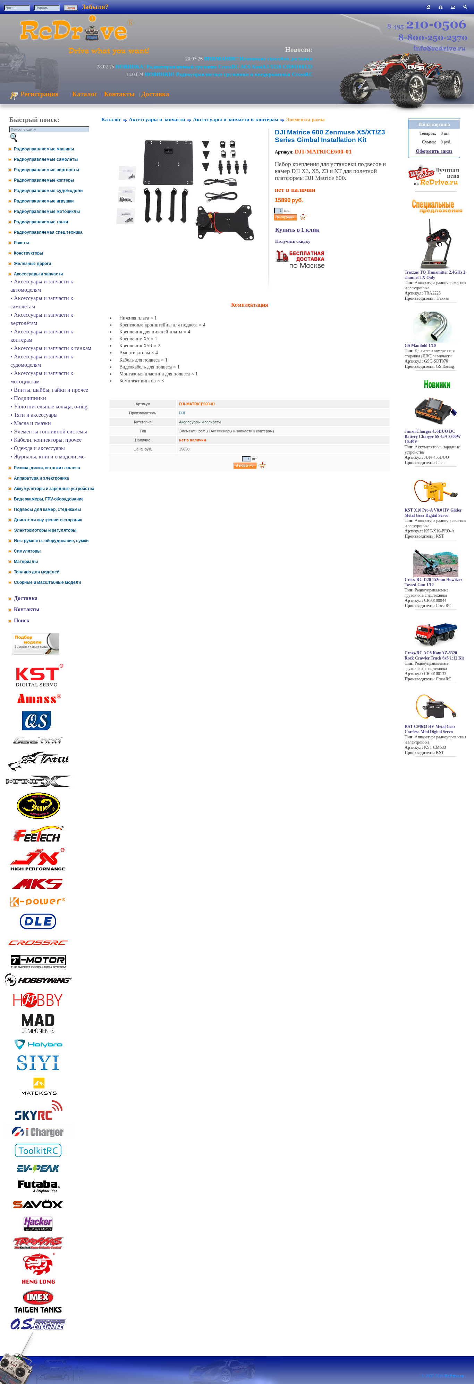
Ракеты (21, 242)
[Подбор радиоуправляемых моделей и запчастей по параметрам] (35, 653)
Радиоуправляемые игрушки (44, 201)
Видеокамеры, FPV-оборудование (49, 499)
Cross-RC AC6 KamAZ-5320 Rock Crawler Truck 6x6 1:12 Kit (434, 655)
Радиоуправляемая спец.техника (48, 232)
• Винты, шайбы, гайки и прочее (49, 390)
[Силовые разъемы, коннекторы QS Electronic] (38, 729)
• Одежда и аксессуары (37, 448)
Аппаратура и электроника (41, 478)
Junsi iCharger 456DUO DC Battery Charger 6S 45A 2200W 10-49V (433, 436)
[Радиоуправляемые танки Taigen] (38, 1314)
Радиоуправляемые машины (44, 149)
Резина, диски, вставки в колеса (47, 467)
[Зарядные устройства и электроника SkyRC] (38, 1120)
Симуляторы (27, 551)
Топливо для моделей (36, 572)
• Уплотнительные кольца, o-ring (48, 406)
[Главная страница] (428, 7)
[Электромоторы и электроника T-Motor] (38, 968)
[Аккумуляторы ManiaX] (38, 786)
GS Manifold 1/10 (420, 345)
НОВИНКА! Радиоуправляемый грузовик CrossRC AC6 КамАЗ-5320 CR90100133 (214, 66)
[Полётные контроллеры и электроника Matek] (38, 1094)
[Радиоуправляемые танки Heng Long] (38, 1282)
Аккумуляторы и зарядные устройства (54, 488)
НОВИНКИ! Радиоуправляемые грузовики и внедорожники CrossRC (229, 74)
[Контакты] (453, 7)
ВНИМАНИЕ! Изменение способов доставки (258, 58)
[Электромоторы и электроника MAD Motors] (38, 1034)
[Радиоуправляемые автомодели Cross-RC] (38, 949)
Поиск (21, 620)
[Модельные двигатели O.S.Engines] (38, 1328)
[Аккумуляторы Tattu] (38, 770)
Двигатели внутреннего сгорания (48, 519)
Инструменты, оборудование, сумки (51, 540)
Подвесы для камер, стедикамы (47, 509)
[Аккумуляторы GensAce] (38, 746)
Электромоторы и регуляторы (45, 530)
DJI (182, 413)
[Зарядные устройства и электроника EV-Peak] (38, 1174)
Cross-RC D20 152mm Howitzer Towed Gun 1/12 (433, 582)
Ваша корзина (434, 124)
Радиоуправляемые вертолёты (46, 169)
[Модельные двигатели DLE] (38, 929)
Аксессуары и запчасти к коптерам (235, 119)
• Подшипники (28, 398)
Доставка (155, 94)
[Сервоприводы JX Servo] (38, 872)
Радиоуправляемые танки (41, 221)
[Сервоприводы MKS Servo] (38, 890)
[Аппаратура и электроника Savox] (38, 1210)
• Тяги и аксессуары (34, 415)
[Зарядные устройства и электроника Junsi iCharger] (38, 1137)
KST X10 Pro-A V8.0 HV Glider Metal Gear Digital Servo (433, 513)
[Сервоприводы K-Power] (38, 908)
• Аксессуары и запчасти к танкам (50, 348)
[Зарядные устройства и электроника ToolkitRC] (38, 1157)
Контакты (119, 94)
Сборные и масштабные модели (47, 582)
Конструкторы (28, 253)
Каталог (85, 94)
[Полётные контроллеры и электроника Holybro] (38, 1048)
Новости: (299, 49)
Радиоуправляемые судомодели (48, 190)
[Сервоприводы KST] (38, 686)
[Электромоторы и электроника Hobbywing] (38, 986)
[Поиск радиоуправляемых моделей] (465, 7)
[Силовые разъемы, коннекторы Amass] (38, 705)
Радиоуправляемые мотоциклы (47, 211)
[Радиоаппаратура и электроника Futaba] (38, 1192)
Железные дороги (32, 263)
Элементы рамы (305, 119)
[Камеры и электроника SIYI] (38, 1071)
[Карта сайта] (440, 7)
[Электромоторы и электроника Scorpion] (38, 819)
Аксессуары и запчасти (38, 274)
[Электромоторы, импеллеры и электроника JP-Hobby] (38, 1008)
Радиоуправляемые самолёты (46, 159)
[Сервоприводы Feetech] (38, 842)
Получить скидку (293, 241)
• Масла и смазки (30, 423)
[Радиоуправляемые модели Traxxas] (38, 1248)
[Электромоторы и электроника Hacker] (38, 1231)
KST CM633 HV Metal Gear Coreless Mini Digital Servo (430, 729)
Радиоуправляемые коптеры (44, 180)
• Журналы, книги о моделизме (47, 456)
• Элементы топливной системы (48, 431)
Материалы (26, 561)
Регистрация (39, 94)
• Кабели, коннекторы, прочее (46, 440)
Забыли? (95, 6)
